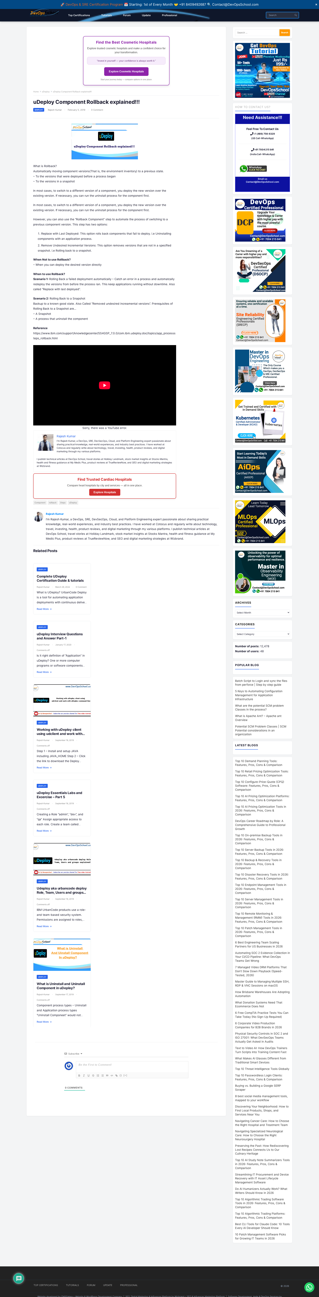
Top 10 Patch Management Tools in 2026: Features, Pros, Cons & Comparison (258, 932)
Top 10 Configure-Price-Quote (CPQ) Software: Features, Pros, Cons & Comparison (259, 786)
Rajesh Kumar (55, 109)
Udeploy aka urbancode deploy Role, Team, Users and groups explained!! (62, 892)
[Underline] (88, 1076)
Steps (62, 502)
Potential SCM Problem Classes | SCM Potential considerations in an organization (260, 730)
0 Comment (97, 109)
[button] (309, 1287)
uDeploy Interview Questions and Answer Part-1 (60, 636)
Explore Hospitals (105, 492)
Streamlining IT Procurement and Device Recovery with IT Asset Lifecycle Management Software (262, 1178)
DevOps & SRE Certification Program (95, 4)
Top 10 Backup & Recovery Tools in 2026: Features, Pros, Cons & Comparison (258, 864)
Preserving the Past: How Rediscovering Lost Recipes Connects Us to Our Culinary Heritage (262, 1149)
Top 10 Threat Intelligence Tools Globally (262, 1069)
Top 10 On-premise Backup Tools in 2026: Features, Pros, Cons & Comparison (258, 839)
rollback (52, 502)
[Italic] (84, 1076)
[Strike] (93, 1076)
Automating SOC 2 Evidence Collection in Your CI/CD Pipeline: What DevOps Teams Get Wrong (262, 957)
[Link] (116, 1076)
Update (107, 1285)
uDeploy (46, 91)
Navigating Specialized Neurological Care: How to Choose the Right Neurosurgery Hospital (259, 1135)
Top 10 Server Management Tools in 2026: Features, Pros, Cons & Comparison (259, 903)
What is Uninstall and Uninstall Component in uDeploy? (61, 986)
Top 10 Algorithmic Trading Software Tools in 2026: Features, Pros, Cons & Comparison (260, 1203)
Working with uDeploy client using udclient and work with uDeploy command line (59, 734)
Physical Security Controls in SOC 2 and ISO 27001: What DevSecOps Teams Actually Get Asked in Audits (261, 1037)
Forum (91, 1285)
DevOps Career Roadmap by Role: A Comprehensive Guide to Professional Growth (260, 825)
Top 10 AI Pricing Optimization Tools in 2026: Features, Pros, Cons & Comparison (260, 810)
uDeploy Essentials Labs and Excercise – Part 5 (59, 795)
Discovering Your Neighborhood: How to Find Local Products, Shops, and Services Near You (262, 1110)
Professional (129, 1285)
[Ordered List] (98, 1076)
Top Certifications (46, 1285)
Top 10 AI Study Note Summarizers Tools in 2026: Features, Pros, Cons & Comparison (262, 1164)
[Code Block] (111, 1076)
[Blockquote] (107, 1076)
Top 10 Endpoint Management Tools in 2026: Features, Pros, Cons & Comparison (260, 889)
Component (40, 502)
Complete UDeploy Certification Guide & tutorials (60, 578)
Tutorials (72, 1285)
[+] (125, 1075)
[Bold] (79, 1076)
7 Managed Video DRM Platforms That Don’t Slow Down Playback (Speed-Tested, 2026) (261, 971)
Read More (44, 608)
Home (36, 91)
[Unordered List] (102, 1076)
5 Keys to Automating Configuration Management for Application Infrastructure (258, 695)
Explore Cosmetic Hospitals (126, 71)
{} (121, 1075)
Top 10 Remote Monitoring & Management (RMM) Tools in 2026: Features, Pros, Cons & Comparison (258, 917)
